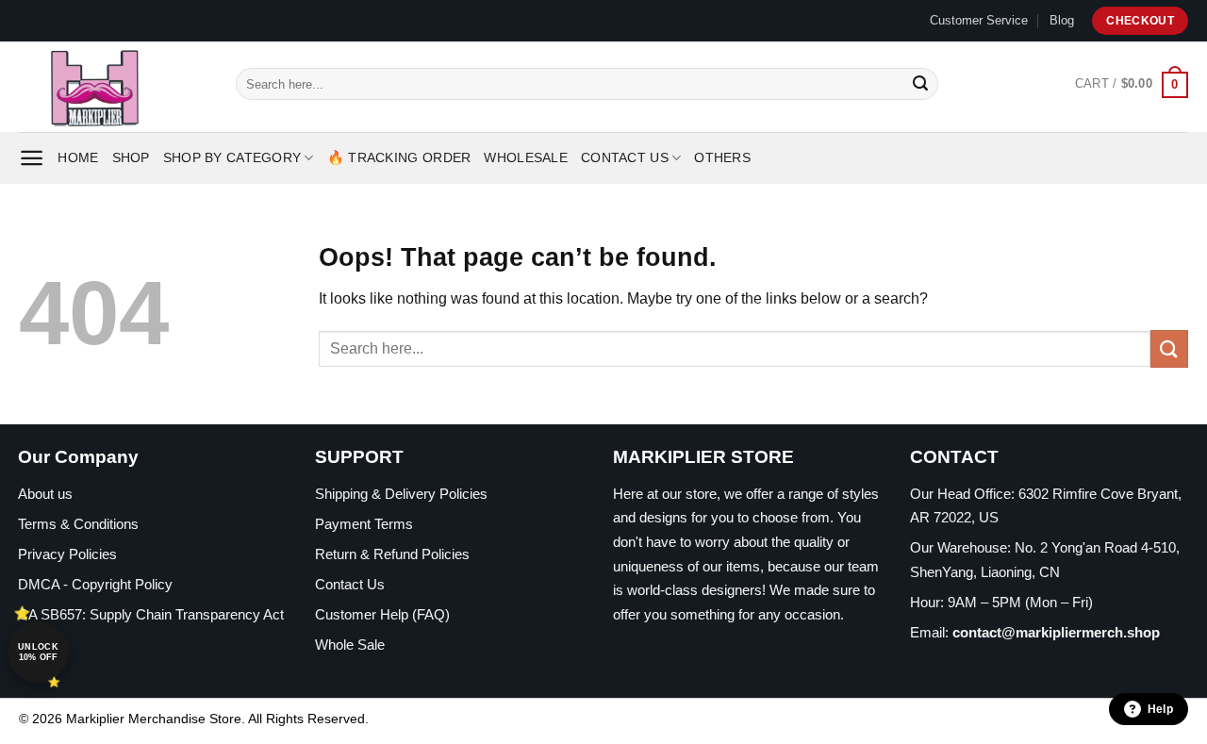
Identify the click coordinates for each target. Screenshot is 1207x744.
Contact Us (625, 157)
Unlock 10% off (38, 652)
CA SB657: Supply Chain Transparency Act (151, 614)
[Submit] (920, 84)
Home (78, 157)
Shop (131, 157)
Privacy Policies (67, 554)
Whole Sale (350, 645)
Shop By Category (232, 157)
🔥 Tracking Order (399, 157)
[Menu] (31, 158)
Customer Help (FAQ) (382, 614)
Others (722, 157)
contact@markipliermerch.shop (1056, 632)
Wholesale (526, 157)
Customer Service (979, 20)
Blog (1062, 20)
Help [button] (1160, 709)
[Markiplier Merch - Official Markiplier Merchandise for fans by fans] (113, 86)
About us (45, 494)
